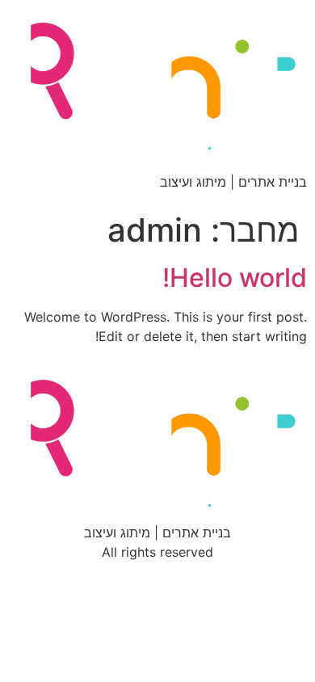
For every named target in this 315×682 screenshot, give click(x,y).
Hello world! (234, 277)
